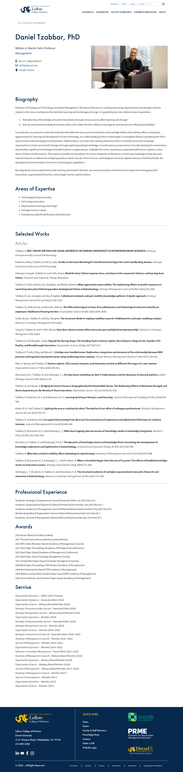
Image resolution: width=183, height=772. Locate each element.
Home (20, 23)
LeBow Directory (27, 23)
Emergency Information (153, 766)
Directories (116, 766)
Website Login (90, 747)
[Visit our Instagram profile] (32, 753)
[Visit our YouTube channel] (22, 753)
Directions (132, 766)
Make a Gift (88, 743)
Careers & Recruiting (145, 12)
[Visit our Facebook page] (27, 753)
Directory (114, 4)
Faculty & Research (121, 12)
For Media (74, 766)
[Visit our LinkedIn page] (17, 753)
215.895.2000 (22, 743)
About (162, 12)
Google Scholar (26, 70)
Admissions (102, 12)
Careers (88, 766)
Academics (88, 12)
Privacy (102, 766)
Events (124, 4)
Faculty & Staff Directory (94, 730)
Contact (86, 739)
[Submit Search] (163, 4)
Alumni (141, 4)
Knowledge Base (91, 734)
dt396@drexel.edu (28, 65)
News (132, 4)
